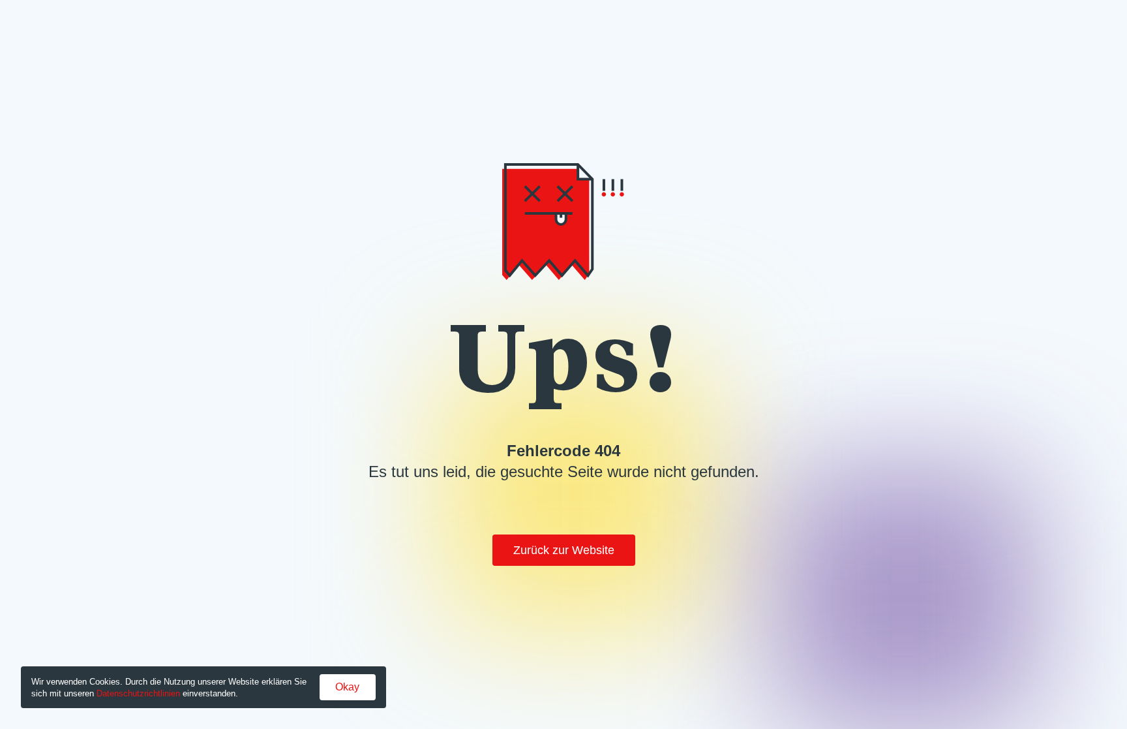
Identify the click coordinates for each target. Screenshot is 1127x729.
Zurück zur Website (563, 550)
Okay (347, 686)
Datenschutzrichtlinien (138, 693)
